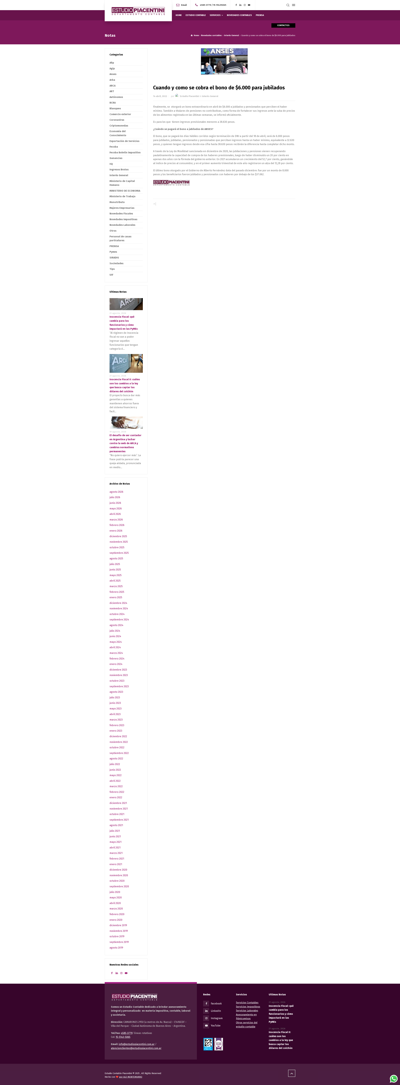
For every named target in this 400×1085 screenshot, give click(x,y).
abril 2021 (115, 847)
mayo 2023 (116, 708)
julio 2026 (115, 497)
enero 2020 (116, 919)
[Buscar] (288, 5)
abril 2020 (115, 903)
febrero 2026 (117, 525)
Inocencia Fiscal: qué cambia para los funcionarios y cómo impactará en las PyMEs (281, 1013)
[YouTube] (249, 5)
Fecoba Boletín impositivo (125, 152)
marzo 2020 (116, 908)
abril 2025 (115, 580)
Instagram (217, 1018)
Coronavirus (117, 119)
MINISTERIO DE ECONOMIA (125, 190)
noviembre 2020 (119, 875)
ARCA (112, 85)
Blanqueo (115, 108)
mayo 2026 (116, 508)
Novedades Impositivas (123, 219)
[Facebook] (236, 5)
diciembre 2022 (118, 736)
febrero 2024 (117, 658)
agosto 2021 (116, 825)
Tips (112, 269)
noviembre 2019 (119, 930)
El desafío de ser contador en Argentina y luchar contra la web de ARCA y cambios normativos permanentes (125, 443)
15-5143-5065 (123, 1036)
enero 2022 (116, 797)
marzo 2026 (116, 519)
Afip (112, 62)
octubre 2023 (117, 680)
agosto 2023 (116, 691)
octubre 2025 (117, 547)
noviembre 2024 (119, 608)
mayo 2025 (116, 575)
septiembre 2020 (119, 886)
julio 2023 (115, 697)
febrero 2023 (117, 725)
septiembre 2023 (119, 686)
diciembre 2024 (118, 603)
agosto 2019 (116, 947)
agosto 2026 (116, 491)
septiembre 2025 (119, 552)
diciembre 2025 (118, 536)
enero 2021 (116, 864)
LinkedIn (216, 1010)
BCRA (113, 102)
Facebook (216, 1003)
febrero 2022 (117, 791)
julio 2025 (115, 564)
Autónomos (116, 97)
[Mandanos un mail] (197, 5)
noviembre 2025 (119, 541)
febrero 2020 (117, 914)
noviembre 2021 (119, 808)
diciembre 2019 (118, 925)
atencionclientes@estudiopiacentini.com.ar (136, 1048)
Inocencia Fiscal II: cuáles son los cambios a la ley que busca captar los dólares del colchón (281, 1040)
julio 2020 (115, 892)
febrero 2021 (117, 858)
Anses (113, 74)
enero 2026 (116, 530)
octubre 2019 (117, 936)
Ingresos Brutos (119, 169)
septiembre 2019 (119, 942)
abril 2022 (115, 780)
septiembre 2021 (119, 819)
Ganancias (116, 158)
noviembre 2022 (119, 742)
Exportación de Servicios (124, 141)
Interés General (210, 96)
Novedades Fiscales (121, 213)
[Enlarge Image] (224, 61)
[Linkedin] (240, 5)
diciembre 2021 (118, 803)
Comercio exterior (120, 114)
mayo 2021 (115, 841)
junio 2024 (115, 636)
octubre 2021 (117, 814)
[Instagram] (244, 5)
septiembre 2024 (119, 619)
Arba (112, 79)
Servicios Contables (247, 1002)
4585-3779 (205, 5)
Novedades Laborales (122, 224)
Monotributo (117, 202)
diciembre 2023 (118, 669)
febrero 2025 (117, 591)
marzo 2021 (116, 853)
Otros (113, 230)
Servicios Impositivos (248, 1006)
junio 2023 (115, 702)
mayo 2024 (116, 641)
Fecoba (114, 146)
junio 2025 (115, 569)
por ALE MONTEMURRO (130, 1077)
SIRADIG (114, 257)
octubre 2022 (117, 747)
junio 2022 (115, 769)
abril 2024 (115, 647)
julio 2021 (115, 830)
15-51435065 (219, 5)
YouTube (215, 1025)
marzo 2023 (116, 719)
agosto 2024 (116, 625)
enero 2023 (116, 730)
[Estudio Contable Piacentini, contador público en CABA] (138, 10)
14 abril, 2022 (160, 96)
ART (112, 91)
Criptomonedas (119, 125)
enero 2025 (116, 597)
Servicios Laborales (247, 1010)
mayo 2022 (116, 775)
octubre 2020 (117, 880)
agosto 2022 (116, 758)
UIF (111, 274)
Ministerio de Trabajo (122, 196)
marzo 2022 (116, 786)
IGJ (111, 163)
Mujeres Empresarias (122, 207)
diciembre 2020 (118, 869)
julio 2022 (115, 764)
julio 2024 (115, 630)
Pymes (113, 251)
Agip (112, 68)
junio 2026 (115, 502)
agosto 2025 (116, 558)
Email (184, 5)
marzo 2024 (116, 652)
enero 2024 (116, 664)
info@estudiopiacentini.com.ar (137, 1044)
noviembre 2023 (119, 675)
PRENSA (114, 246)
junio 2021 (115, 836)
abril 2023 (115, 714)
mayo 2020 (116, 897)
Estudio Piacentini (189, 96)
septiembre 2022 (119, 753)
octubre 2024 (117, 614)
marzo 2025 (116, 586)
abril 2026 (115, 514)
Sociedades (116, 263)
